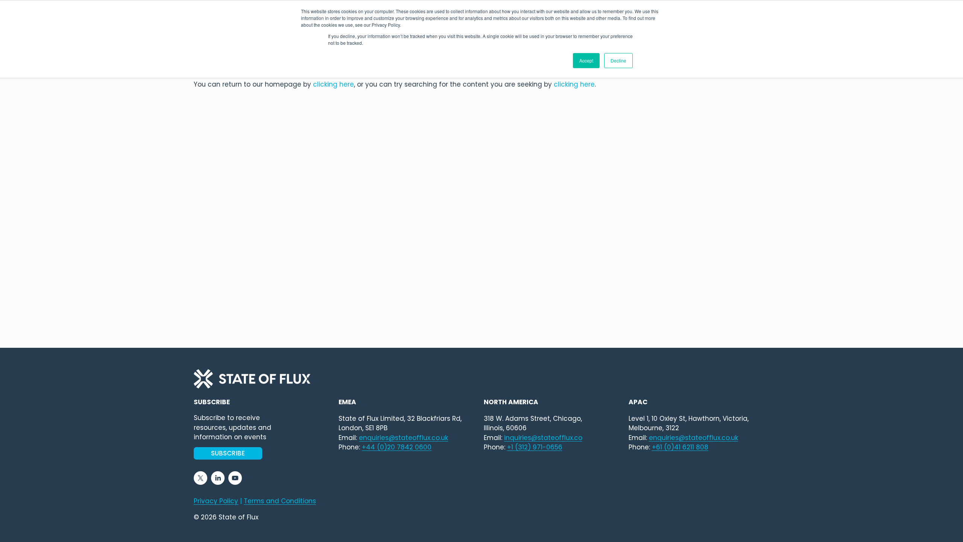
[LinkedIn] (218, 478)
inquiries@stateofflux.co (543, 437)
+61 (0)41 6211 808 (680, 447)
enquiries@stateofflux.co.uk (693, 437)
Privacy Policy (216, 500)
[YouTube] (235, 478)
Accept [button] (586, 60)
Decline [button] (618, 60)
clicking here (333, 84)
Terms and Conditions (280, 500)
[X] (200, 478)
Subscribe (228, 453)
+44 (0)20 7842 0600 (396, 447)
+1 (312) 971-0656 (534, 447)
